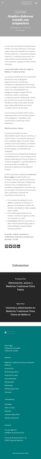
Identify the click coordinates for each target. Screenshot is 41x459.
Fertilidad (8, 404)
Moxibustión (9, 382)
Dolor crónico (10, 408)
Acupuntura (9, 368)
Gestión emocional (11, 418)
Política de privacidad (12, 348)
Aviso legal (9, 345)
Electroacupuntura (12, 372)
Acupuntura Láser (11, 375)
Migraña (8, 411)
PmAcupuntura (16, 28)
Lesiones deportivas (12, 414)
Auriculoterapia (10, 379)
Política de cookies (11, 351)
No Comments (20, 30)
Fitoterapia (9, 385)
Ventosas (8, 392)
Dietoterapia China (12, 389)
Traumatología (20, 12)
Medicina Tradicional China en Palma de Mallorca (19, 363)
